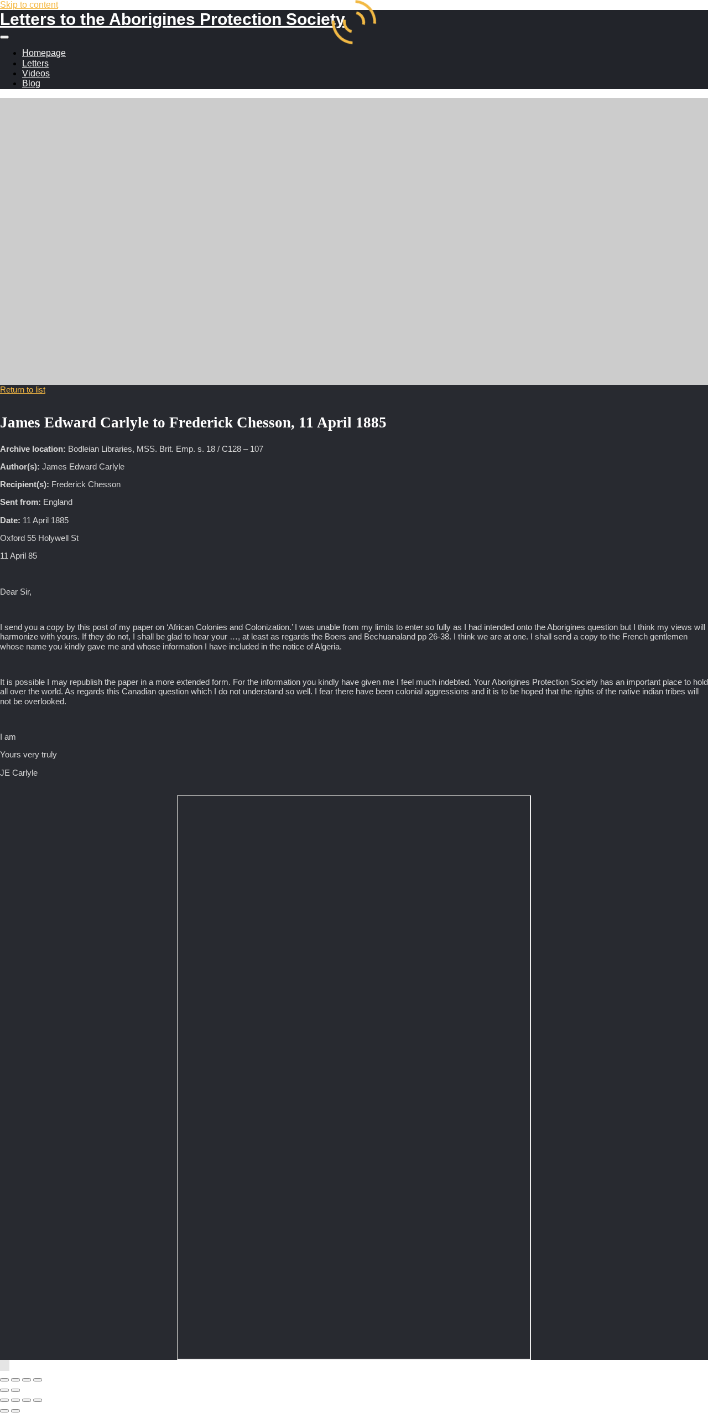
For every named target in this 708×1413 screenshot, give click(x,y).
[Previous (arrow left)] (4, 1390)
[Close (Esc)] (37, 1379)
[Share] (26, 1379)
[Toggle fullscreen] (15, 1379)
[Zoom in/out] (4, 1379)
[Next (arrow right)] (15, 1390)
